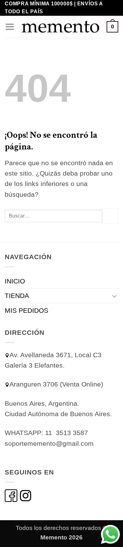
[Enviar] (110, 216)
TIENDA (17, 295)
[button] (10, 27)
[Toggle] (114, 296)
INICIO (15, 281)
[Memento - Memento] (61, 26)
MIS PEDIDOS (26, 310)
